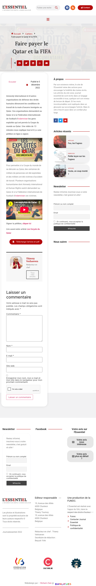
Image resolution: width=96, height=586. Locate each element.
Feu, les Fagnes (75, 143)
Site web (10, 366)
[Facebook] (67, 7)
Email (56, 213)
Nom (9, 346)
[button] (19, 63)
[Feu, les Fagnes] (60, 141)
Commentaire (13, 314)
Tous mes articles (32, 275)
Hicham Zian (46, 583)
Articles (71, 140)
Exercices (71, 153)
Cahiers (28, 34)
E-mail (10, 356)
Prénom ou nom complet (64, 204)
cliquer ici (26, 223)
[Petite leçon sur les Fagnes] (60, 156)
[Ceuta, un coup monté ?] (60, 171)
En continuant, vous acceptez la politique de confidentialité (68, 222)
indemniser (23, 119)
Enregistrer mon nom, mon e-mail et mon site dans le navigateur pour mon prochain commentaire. (24, 380)
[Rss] (72, 7)
